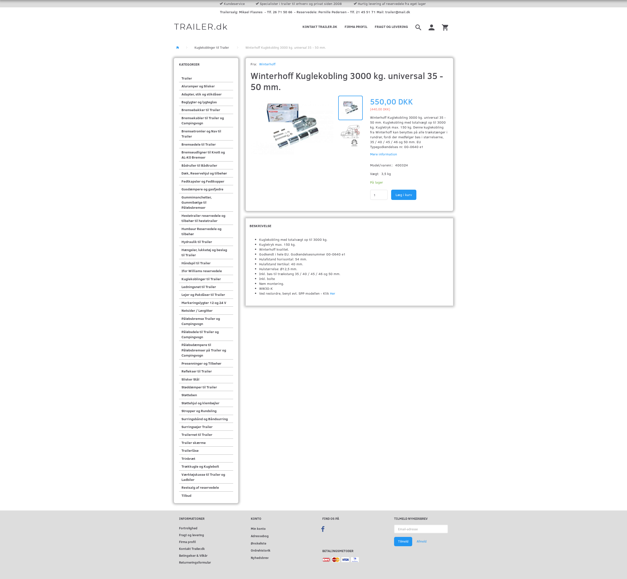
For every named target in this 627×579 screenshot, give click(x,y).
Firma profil (356, 26)
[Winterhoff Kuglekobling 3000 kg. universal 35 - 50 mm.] (292, 127)
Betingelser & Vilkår (193, 555)
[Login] (431, 26)
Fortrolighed (188, 528)
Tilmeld (403, 541)
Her (332, 293)
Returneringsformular (195, 562)
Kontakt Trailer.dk (319, 26)
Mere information (383, 154)
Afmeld (421, 541)
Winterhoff (267, 64)
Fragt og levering (391, 26)
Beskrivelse (260, 225)
